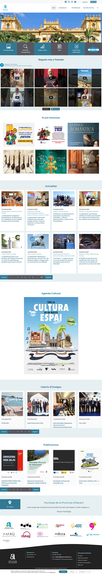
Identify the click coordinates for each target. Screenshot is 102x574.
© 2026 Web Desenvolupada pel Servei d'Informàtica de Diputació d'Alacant (51, 568)
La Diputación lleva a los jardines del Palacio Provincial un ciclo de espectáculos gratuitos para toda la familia (12, 259)
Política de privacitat (83, 558)
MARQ (91, 254)
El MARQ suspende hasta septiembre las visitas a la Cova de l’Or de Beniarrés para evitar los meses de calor (89, 261)
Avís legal (80, 555)
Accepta (63, 571)
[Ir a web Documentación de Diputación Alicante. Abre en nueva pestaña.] (42, 49)
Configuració (82, 571)
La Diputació (62, 8)
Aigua (29, 254)
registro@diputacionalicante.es (63, 557)
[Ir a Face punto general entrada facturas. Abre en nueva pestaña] (59, 49)
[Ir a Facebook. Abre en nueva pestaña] (65, 1)
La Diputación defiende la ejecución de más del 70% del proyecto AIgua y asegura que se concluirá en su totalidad (38, 259)
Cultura (3, 254)
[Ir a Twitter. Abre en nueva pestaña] (69, 1)
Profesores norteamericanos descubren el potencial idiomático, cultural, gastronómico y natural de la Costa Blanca (63, 217)
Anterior (4, 277)
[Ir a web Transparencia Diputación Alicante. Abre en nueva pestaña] (25, 49)
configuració (52, 572)
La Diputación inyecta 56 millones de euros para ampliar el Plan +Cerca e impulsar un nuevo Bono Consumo (36, 221)
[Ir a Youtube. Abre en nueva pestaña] (75, 1)
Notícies (19, 211)
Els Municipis (76, 8)
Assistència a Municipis (33, 211)
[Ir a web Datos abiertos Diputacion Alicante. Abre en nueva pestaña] (93, 49)
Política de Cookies (82, 560)
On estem (10, 507)
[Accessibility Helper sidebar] (2, 17)
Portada (3, 213)
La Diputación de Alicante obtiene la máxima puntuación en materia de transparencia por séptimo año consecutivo (89, 216)
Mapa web (80, 565)
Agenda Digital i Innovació (8, 211)
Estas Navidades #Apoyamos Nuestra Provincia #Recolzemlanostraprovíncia (62, 425)
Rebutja (72, 571)
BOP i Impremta (94, 211)
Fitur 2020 (82, 423)
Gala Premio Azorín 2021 (35, 423)
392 (41, 277)
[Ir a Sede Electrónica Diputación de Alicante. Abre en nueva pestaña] (8, 49)
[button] (97, 8)
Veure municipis (64, 511)
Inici (53, 8)
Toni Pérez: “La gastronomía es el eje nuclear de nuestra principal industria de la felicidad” (63, 261)
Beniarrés (81, 254)
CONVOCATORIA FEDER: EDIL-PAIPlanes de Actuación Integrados (11, 483)
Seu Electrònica (88, 8)
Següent (48, 277)
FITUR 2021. (5, 423)
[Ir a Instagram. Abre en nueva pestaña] (72, 1)
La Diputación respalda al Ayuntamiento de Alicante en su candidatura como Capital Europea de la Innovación (11, 218)
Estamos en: (30, 552)
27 (29, 489)
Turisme (66, 211)
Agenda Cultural (51, 293)
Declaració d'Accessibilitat (84, 562)
